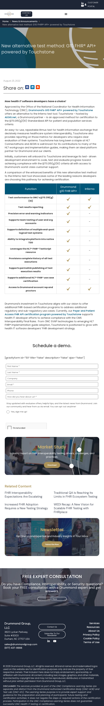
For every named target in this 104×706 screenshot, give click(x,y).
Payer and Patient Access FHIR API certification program (50, 312)
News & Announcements (25, 21)
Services (94, 623)
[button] (27, 87)
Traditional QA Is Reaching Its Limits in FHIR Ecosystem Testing (76, 495)
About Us (94, 630)
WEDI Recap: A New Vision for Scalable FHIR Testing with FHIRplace (74, 508)
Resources (93, 627)
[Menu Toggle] (66, 14)
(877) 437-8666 (13, 647)
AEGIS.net (10, 117)
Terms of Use (91, 642)
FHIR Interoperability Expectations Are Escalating (24, 495)
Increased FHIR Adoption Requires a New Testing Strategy (26, 506)
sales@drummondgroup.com (20, 644)
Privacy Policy (91, 634)
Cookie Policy (91, 638)
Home (5, 21)
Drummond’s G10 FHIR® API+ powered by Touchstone (61, 110)
